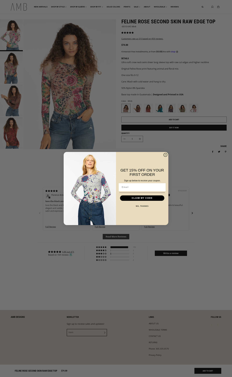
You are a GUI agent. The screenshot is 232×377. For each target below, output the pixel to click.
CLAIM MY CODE (142, 198)
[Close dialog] (165, 154)
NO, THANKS (142, 206)
